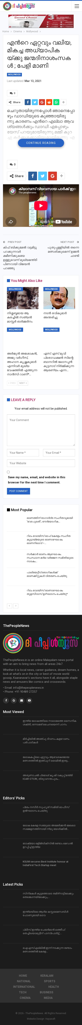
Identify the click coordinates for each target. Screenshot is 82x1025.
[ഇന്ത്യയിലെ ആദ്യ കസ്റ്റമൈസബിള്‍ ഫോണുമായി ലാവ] (11, 916)
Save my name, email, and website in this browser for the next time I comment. (36, 479)
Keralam (46, 975)
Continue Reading (41, 143)
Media (48, 997)
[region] (41, 21)
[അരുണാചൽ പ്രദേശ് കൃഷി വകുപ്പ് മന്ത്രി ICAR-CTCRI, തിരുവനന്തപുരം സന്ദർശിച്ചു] (11, 780)
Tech (22, 992)
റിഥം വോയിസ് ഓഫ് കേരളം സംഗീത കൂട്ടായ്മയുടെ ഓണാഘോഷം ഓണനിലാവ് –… (48, 539)
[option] (41, 559)
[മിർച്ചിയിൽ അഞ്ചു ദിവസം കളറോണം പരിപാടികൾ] (11, 743)
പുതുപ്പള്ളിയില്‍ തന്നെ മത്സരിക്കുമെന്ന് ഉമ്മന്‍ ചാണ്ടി (63, 252)
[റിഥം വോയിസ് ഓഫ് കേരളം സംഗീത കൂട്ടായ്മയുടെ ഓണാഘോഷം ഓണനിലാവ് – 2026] (15, 540)
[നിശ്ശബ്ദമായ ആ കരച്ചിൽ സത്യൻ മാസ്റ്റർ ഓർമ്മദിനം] (23, 298)
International (24, 986)
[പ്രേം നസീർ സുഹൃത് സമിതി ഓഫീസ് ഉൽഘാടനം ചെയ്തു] (11, 811)
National (24, 981)
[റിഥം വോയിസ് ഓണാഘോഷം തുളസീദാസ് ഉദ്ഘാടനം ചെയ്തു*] (15, 595)
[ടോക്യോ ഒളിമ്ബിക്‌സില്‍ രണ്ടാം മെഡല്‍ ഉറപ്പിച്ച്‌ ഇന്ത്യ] (11, 848)
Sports (49, 981)
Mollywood (14, 74)
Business (46, 992)
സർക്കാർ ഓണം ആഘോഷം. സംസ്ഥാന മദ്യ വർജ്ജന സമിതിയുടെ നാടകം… (50, 558)
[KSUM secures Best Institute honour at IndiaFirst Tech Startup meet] (11, 866)
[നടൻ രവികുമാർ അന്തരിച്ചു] (59, 298)
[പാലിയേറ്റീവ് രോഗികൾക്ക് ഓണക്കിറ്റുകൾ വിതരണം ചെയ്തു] (15, 577)
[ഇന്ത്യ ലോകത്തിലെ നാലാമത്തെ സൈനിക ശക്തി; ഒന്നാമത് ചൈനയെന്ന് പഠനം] (11, 725)
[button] (41, 21)
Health (53, 986)
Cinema (25, 997)
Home (23, 975)
